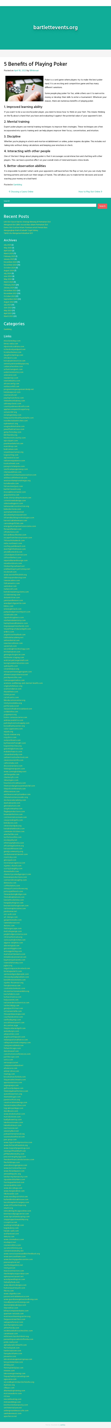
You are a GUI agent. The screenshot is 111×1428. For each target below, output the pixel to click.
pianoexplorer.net (12, 1262)
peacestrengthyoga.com (15, 1156)
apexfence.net (10, 1416)
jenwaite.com (10, 1356)
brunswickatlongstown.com (16, 905)
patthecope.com (11, 1057)
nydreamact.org (11, 423)
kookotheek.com (11, 463)
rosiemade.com (10, 614)
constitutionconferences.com (17, 1054)
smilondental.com (12, 640)
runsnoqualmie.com (12, 1185)
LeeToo (62, 1425)
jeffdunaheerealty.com (14, 1153)
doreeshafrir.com (11, 871)
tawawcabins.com (12, 580)
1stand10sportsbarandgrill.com (17, 629)
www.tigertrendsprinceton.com (18, 1142)
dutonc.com (9, 925)
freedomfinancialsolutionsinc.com (19, 1159)
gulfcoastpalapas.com (13, 1088)
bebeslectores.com (12, 509)
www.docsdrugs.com (13, 1188)
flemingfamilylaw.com (13, 1367)
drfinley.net (9, 1365)
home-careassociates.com (15, 717)
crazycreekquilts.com (13, 820)
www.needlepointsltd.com (16, 1196)
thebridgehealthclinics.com (16, 1091)
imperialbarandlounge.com (16, 560)
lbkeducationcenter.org (14, 700)
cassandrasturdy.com (13, 754)
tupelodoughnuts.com (14, 617)
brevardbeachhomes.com (15, 534)
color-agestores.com (13, 728)
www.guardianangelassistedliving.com (21, 1299)
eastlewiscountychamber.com (17, 794)
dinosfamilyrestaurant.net (15, 514)
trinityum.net (9, 1268)
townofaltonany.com (13, 962)
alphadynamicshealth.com (15, 1345)
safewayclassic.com (12, 403)
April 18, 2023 (20, 70)
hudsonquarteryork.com (14, 1288)
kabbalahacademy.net (13, 637)
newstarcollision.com (13, 643)
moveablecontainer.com (15, 492)
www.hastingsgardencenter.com (18, 1259)
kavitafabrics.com (12, 994)
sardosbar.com (10, 586)
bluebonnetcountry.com (15, 437)
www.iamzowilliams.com (15, 1256)
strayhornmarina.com (13, 808)
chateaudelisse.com (13, 472)
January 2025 (9, 259)
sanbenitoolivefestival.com (16, 757)
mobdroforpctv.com (13, 751)
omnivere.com (10, 375)
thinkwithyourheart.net (14, 566)
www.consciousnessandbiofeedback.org (22, 1253)
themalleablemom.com (14, 897)
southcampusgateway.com (16, 469)
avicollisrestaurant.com (14, 1022)
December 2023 (10, 290)
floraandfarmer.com (13, 529)
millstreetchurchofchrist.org (16, 1336)
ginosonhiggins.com (13, 948)
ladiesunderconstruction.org (16, 506)
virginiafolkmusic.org (13, 686)
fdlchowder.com (11, 1193)
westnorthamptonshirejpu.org (17, 480)
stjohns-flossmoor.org (13, 982)
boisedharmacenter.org (14, 726)
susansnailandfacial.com (14, 1136)
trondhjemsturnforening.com (17, 1302)
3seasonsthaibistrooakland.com (18, 708)
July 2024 (7, 273)
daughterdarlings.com (13, 355)
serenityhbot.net (11, 1131)
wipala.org (8, 731)
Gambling (17, 185)
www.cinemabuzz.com (14, 1239)
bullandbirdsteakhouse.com (16, 1199)
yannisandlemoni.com (13, 600)
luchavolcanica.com (12, 997)
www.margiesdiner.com (14, 1191)
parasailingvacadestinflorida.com (18, 1339)
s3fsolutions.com (11, 532)
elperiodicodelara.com (14, 346)
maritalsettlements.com (14, 954)
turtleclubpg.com (11, 1005)
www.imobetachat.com (14, 1114)
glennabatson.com (12, 805)
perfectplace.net (11, 706)
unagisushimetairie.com (14, 426)
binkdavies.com (11, 823)
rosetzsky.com (10, 857)
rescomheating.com (13, 1399)
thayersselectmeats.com (15, 1079)
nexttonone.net (11, 1128)
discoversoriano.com (13, 766)
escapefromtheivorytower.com (18, 537)
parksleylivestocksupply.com (17, 723)
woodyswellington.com (14, 1279)
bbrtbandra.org (10, 435)
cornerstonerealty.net (14, 1250)
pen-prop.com (10, 1139)
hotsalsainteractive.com (14, 360)
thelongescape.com (13, 928)
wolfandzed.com (11, 1233)
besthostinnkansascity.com (16, 1405)
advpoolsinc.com (11, 1034)
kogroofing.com (11, 455)
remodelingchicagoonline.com (17, 1211)
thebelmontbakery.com (14, 400)
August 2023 (9, 302)
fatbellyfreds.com (12, 1282)
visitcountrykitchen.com (15, 940)
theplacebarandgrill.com (15, 1028)
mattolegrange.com (13, 931)
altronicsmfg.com (11, 383)
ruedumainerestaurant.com (16, 854)
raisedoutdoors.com (13, 563)
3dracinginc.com (11, 780)
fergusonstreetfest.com (14, 1319)
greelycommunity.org (13, 851)
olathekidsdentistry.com (15, 620)
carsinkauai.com (11, 1333)
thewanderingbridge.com (15, 894)
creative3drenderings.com (15, 1102)
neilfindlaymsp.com (12, 1019)
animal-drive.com (11, 1071)
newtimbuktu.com (12, 380)
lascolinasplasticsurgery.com (16, 1202)
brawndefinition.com (13, 814)
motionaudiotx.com (13, 1393)
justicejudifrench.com (13, 891)
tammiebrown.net (12, 922)
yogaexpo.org (10, 714)
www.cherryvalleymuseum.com (17, 497)
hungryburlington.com (13, 902)
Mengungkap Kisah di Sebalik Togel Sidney (21, 230)
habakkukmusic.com (13, 1125)
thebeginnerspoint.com (14, 768)
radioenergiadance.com (14, 460)
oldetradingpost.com (13, 503)
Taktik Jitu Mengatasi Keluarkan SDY (18, 233)
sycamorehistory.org (13, 1248)
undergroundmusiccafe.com (16, 1410)
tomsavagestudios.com (14, 680)
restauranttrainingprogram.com (18, 671)
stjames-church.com (13, 865)
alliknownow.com (12, 791)
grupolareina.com (11, 495)
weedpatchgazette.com (15, 603)
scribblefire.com (11, 711)
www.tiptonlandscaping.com (17, 1216)
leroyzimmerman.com (13, 1362)
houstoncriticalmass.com (15, 783)
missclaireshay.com (12, 340)
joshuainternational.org (14, 1134)
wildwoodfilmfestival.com (15, 477)
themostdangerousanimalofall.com (19, 785)
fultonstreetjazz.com (13, 486)
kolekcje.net (9, 694)
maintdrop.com (10, 446)
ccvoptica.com (10, 1222)
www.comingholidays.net (15, 771)
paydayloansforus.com (14, 398)
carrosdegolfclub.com (13, 523)
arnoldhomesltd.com (13, 552)
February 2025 (9, 256)
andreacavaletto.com (13, 720)
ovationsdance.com (13, 688)
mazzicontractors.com (14, 1270)
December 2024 (10, 262)
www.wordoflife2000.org (15, 574)
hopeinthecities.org (13, 746)
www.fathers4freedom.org (16, 1145)
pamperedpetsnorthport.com (17, 611)
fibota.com (9, 1290)
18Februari (34, 70)
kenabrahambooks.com (14, 828)
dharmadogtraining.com (14, 1390)
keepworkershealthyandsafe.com (19, 417)
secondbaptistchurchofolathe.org (19, 1382)
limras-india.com (11, 343)
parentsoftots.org (12, 1099)
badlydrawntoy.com (13, 1119)
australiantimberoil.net (14, 512)
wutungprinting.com (13, 951)
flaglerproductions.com (14, 811)
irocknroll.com (10, 572)
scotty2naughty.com (13, 868)
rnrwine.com (9, 1370)
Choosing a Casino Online (21, 192)
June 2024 (8, 276)
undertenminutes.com (13, 372)
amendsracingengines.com (15, 1165)
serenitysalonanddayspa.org (16, 363)
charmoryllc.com (11, 777)
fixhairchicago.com (12, 1048)
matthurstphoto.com (13, 1325)
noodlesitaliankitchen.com (16, 420)
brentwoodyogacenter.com (16, 1213)
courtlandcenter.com (13, 1017)
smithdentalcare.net (13, 1407)
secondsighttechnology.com (17, 649)
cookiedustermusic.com (14, 988)
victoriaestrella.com (13, 1011)
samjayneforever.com (13, 1322)
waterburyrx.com (11, 1031)
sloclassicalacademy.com (15, 800)
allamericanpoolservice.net (16, 674)
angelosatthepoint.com (14, 1037)
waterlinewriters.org (13, 1094)
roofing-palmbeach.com (14, 546)
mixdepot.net (10, 1242)
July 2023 (7, 304)
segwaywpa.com (11, 1085)
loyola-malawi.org (12, 734)
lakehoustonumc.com (13, 1122)
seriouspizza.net (11, 1062)
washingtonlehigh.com (14, 1225)
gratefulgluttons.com (13, 748)
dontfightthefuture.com (15, 549)
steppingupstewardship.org (16, 1219)
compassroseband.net (13, 1065)
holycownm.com (11, 999)
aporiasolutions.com (13, 1082)
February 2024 (9, 284)
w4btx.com (9, 631)
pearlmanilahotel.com (13, 443)
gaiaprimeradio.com (13, 920)
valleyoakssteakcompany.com (17, 1042)
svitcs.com (8, 1059)
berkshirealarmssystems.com (16, 592)
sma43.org (8, 1208)
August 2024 (9, 270)
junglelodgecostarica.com (15, 934)
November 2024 (10, 265)
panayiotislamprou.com (14, 466)
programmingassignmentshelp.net (19, 389)
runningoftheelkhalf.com (15, 1151)
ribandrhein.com (11, 691)
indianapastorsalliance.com (16, 1039)
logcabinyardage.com (13, 1108)
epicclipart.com (11, 440)
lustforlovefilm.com (12, 837)
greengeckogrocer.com (14, 654)
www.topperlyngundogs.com (17, 1148)
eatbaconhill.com (11, 386)
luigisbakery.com (11, 1228)
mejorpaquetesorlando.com (16, 626)
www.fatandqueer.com (14, 1171)
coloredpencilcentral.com (15, 554)
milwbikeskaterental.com (15, 957)
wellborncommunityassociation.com (20, 475)
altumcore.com (10, 1068)
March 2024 (8, 282)
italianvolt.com (10, 589)
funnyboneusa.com (12, 985)
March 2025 (8, 253)
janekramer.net (10, 911)
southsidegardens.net (13, 1265)
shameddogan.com (12, 1096)
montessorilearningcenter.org (17, 1316)
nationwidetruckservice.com (16, 1002)
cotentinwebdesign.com (15, 500)
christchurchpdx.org (12, 825)
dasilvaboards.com (12, 803)
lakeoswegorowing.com (14, 1373)
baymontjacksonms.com (14, 960)
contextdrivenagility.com (15, 880)
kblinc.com (8, 606)
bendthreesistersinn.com (15, 979)
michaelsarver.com (12, 651)
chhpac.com (9, 1387)
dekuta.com (9, 1236)
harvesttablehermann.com (15, 520)
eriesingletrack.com (12, 609)
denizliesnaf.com (11, 1051)
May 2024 (8, 279)
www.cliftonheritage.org (15, 1205)
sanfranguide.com (11, 774)
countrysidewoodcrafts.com (16, 406)
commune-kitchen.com (14, 831)
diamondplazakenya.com (15, 1305)
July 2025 (7, 245)
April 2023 (8, 313)
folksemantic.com (12, 583)
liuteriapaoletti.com (13, 971)
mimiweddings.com (12, 1402)
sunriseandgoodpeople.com (16, 974)
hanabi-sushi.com (11, 1231)
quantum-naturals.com (14, 1313)
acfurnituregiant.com (13, 369)
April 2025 (8, 250)
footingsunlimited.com (14, 1182)
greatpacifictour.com (13, 1008)
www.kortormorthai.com (15, 1168)
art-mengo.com (11, 917)
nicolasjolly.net (10, 840)
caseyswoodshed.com (14, 1045)
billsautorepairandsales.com (16, 1310)
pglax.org (8, 965)
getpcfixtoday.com (12, 432)
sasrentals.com (10, 646)
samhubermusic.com (13, 1413)
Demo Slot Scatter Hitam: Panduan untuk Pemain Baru (25, 227)
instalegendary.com (12, 415)
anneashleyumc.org (12, 1173)
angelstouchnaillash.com (15, 634)
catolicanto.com (11, 697)
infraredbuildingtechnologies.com (19, 517)
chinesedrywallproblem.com (16, 977)
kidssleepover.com (12, 392)
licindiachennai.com (12, 352)
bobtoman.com (11, 449)
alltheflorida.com (11, 1328)
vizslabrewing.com (12, 594)
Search (7, 201)
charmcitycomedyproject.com (17, 874)
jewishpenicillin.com (13, 677)
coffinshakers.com (12, 885)
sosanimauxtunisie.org (13, 452)
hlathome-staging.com (14, 657)
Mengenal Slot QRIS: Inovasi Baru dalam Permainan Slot (26, 224)
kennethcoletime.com (14, 900)
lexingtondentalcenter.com (16, 663)
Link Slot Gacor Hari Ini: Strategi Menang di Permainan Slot (27, 221)
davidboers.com (11, 1111)
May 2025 (8, 247)
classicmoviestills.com (13, 760)
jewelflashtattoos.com (14, 429)
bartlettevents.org (12, 489)
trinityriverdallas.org (13, 703)
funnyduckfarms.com (13, 1353)
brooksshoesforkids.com (15, 1076)
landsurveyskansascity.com (16, 1176)
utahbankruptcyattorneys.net (17, 569)
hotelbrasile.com (11, 483)
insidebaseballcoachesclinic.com (18, 1330)
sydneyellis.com (11, 666)
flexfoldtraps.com (12, 1162)
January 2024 (9, 287)
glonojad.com (10, 860)
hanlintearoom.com (12, 1350)
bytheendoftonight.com (15, 743)
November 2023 (10, 293)
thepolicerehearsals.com (15, 788)
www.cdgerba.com (12, 1293)
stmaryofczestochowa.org (16, 888)
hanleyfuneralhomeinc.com (16, 623)
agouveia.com (10, 1379)
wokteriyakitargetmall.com (16, 660)
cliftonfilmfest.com (12, 557)
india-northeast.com (13, 543)
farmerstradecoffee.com (15, 1105)
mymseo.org (9, 1385)
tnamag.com (9, 1074)
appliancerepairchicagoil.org (16, 409)
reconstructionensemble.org (16, 991)
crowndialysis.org (11, 669)
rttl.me (7, 1396)
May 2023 (8, 310)
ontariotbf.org (10, 412)
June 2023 (8, 307)
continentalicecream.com (15, 817)
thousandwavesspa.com (14, 1014)
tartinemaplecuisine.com (15, 908)
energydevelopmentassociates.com (20, 526)
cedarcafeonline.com (13, 366)
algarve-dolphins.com (13, 942)
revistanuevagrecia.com (14, 863)
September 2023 (10, 299)
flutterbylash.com (12, 1347)
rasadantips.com (11, 378)
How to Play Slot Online (90, 192)
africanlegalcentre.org (14, 845)
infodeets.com (10, 358)
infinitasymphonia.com (14, 843)
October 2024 (9, 267)
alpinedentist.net (11, 457)
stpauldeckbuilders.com (14, 1179)
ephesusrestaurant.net (14, 1276)
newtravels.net (10, 395)
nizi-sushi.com (10, 914)
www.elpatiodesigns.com (15, 1285)
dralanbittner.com (12, 597)
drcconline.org (10, 1025)
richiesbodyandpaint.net (15, 349)
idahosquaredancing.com (15, 577)
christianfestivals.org (13, 937)
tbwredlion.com (11, 1308)
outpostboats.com (12, 740)
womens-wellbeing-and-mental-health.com (23, 683)
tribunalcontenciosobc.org (16, 797)
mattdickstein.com (12, 1116)
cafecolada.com (11, 763)
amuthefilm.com (11, 834)
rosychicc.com (10, 737)
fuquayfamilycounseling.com (16, 1376)
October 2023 (9, 296)
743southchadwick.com (14, 540)
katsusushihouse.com (13, 848)
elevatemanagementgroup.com (18, 1359)
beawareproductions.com (15, 877)
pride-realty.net (11, 1342)
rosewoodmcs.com (12, 1245)
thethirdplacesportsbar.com (16, 1273)
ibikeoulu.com (10, 882)
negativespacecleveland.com (17, 968)
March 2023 (8, 316)
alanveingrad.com (11, 945)
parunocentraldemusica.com (16, 1296)
